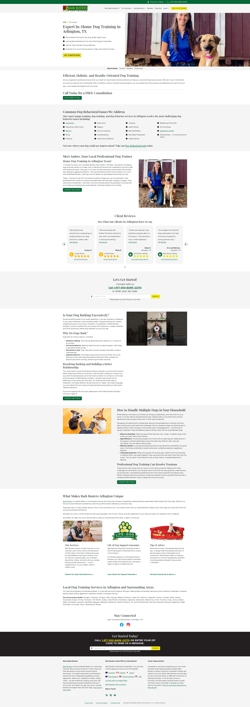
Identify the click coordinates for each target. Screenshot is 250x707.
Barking (68, 131)
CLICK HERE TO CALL (72, 98)
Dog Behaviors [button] (138, 8)
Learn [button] (165, 8)
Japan (131, 673)
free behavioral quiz (135, 145)
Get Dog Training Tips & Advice (162, 574)
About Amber (112, 68)
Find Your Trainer (179, 8)
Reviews (150, 8)
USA (140, 677)
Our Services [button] (126, 8)
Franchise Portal (115, 703)
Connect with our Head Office (116, 680)
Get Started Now (72, 55)
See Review (73, 242)
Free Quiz (158, 8)
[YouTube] (115, 695)
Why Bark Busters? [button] (112, 8)
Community (138, 68)
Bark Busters (67, 501)
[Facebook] (122, 624)
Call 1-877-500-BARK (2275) (125, 288)
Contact (122, 68)
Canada (122, 673)
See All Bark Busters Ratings (139, 259)
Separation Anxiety (167, 131)
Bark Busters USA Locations (115, 684)
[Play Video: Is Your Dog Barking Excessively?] (157, 329)
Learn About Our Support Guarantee (122, 574)
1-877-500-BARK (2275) (116, 640)
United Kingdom (128, 677)
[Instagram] (128, 624)
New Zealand (113, 677)
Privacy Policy (89, 703)
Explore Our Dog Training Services (78, 574)
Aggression (70, 123)
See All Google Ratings (81, 259)
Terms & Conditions (102, 703)
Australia (111, 673)
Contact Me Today (72, 190)
